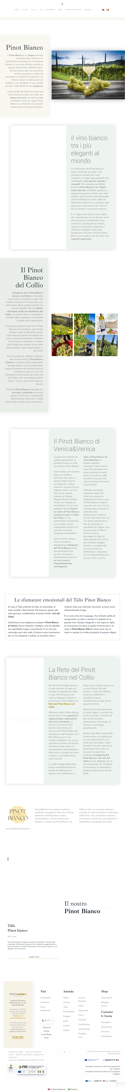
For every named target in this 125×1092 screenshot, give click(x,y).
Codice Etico (13, 1057)
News (60, 10)
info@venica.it (18, 1016)
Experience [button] (50, 10)
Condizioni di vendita (16, 1052)
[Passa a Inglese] (103, 9)
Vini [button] (41, 10)
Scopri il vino (34, 957)
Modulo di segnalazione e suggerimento (29, 1054)
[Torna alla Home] (62, 3)
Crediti (11, 1054)
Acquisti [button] (87, 10)
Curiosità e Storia (73, 10)
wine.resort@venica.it (18, 1018)
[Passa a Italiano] (107, 9)
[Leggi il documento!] (101, 1080)
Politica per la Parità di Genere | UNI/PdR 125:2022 (26, 1060)
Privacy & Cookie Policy (33, 1052)
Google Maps (17, 1037)
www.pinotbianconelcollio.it (18, 828)
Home (16, 10)
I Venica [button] (25, 10)
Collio (34, 10)
